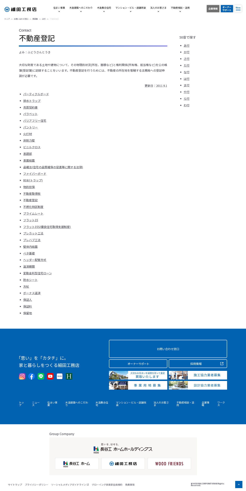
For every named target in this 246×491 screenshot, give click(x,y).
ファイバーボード (34, 173)
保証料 (27, 306)
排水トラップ (32, 100)
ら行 (186, 98)
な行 (186, 72)
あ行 (186, 45)
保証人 (27, 299)
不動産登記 (30, 200)
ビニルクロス (32, 147)
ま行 (186, 85)
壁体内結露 (30, 246)
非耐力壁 (29, 140)
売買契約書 (30, 107)
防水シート (30, 280)
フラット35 (30, 220)
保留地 (27, 313)
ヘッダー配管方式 (34, 260)
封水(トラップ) (33, 180)
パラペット (30, 114)
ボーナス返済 (32, 293)
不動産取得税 (32, 193)
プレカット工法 (33, 233)
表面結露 (29, 160)
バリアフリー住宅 (34, 120)
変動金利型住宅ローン (37, 273)
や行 (186, 92)
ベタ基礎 (29, 253)
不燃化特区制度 (33, 207)
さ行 (186, 59)
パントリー (30, 127)
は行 (186, 78)
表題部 (27, 154)
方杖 (26, 286)
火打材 (27, 134)
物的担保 (29, 187)
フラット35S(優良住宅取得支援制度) (47, 227)
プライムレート (33, 213)
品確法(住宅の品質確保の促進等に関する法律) (53, 167)
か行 (186, 52)
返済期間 (29, 266)
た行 (186, 65)
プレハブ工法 (32, 240)
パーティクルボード (36, 94)
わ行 (186, 105)
